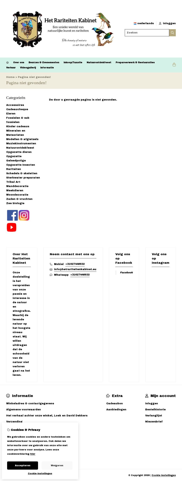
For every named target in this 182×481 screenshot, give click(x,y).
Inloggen (151, 403)
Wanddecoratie (17, 186)
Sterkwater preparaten (23, 177)
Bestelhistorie (155, 409)
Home (10, 77)
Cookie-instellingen (164, 475)
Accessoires (15, 105)
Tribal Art (13, 182)
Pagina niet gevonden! (34, 77)
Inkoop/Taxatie (73, 62)
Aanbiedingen (116, 409)
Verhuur (11, 67)
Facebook (126, 272)
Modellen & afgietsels (22, 139)
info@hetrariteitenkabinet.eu (75, 269)
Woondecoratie (17, 194)
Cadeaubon (114, 403)
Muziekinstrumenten (21, 143)
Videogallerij (28, 67)
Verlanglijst (153, 415)
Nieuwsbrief (154, 421)
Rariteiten (13, 169)
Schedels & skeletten (21, 173)
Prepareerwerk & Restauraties (135, 62)
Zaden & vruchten (19, 199)
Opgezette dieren (19, 152)
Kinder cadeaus (17, 126)
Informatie (47, 67)
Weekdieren (14, 190)
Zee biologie (15, 203)
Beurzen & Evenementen (44, 62)
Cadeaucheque (17, 109)
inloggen (169, 23)
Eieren (10, 113)
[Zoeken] (172, 32)
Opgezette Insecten (20, 165)
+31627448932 (75, 264)
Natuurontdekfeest (99, 62)
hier (32, 454)
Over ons (18, 62)
